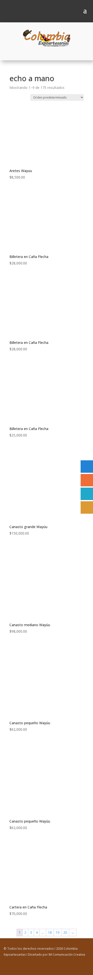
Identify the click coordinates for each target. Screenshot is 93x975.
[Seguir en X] (85, 969)
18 (50, 932)
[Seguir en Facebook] (65, 969)
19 (58, 932)
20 (65, 932)
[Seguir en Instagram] (75, 969)
